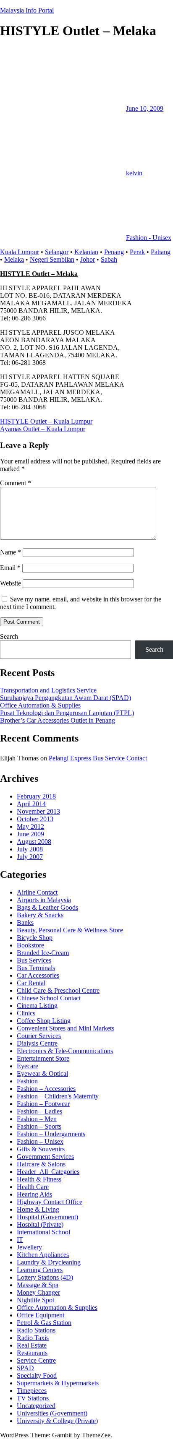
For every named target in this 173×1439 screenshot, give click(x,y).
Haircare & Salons (41, 1164)
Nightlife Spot (35, 1300)
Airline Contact (37, 892)
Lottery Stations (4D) (45, 1277)
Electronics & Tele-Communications (65, 1050)
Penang (114, 251)
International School (43, 1232)
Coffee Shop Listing (44, 1020)
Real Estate (32, 1345)
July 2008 (30, 849)
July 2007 (30, 856)
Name (10, 552)
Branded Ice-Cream (43, 952)
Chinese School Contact (49, 998)
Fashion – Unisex (40, 1141)
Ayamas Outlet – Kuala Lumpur (42, 428)
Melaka (14, 259)
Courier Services (39, 1035)
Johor (87, 259)
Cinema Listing (37, 1005)
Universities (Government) (52, 1413)
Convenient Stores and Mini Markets (65, 1028)
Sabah (109, 259)
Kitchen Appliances (43, 1254)
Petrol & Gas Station (44, 1322)
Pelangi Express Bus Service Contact (98, 758)
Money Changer (38, 1292)
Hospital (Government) (47, 1216)
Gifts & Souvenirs (41, 1149)
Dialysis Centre (37, 1043)
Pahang (160, 251)
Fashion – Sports (39, 1126)
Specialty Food (37, 1375)
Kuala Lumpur (19, 251)
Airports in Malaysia (44, 899)
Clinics (26, 1013)
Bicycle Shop (34, 937)
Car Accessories (38, 975)
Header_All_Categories (48, 1171)
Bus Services (34, 960)
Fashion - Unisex (148, 237)
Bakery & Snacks (40, 915)
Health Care (33, 1186)
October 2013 (35, 818)
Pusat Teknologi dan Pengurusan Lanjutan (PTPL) (67, 712)
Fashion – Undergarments (51, 1133)
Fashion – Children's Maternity (58, 1096)
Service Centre (36, 1360)
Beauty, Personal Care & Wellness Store (70, 930)
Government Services (45, 1156)
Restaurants (32, 1352)
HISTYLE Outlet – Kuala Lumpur (46, 421)
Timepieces (32, 1390)
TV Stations (33, 1398)
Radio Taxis (33, 1337)
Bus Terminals (36, 967)
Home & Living (38, 1209)
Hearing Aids (34, 1194)
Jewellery (29, 1247)
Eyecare (27, 1065)
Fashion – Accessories (46, 1088)
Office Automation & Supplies (40, 705)
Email (10, 567)
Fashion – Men (37, 1118)
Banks (25, 922)
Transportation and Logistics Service (48, 690)
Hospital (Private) (40, 1224)
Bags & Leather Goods (47, 907)
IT (20, 1239)
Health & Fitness (39, 1179)
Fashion (27, 1081)
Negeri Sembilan (52, 259)
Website (10, 583)
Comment (15, 483)
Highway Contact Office (49, 1201)
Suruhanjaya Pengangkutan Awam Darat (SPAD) (65, 697)
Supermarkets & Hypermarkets (58, 1383)
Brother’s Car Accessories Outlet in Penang (57, 720)
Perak (137, 251)
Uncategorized (36, 1405)
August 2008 (34, 841)
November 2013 (38, 811)
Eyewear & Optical (42, 1073)
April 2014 (31, 803)
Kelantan (86, 251)
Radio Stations (36, 1330)
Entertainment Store (43, 1058)
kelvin (134, 173)
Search (9, 636)
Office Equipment (40, 1315)
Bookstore (30, 945)
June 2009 (30, 834)
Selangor (56, 251)
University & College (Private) (57, 1420)
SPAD (25, 1367)
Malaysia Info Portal (27, 10)
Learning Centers (40, 1269)
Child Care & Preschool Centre (58, 990)
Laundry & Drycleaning (49, 1262)
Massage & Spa (37, 1284)
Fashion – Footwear (43, 1103)
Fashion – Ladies (39, 1111)
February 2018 (36, 796)
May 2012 (30, 826)
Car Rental (31, 982)
